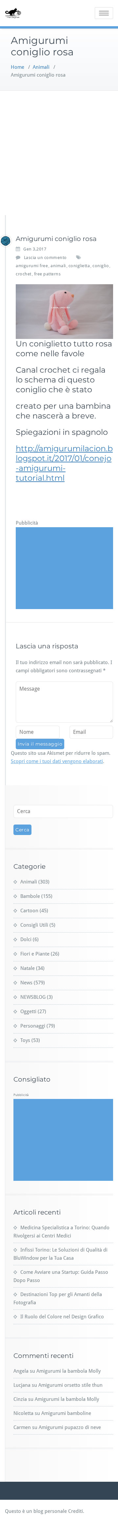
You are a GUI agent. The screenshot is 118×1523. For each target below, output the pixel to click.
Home (17, 67)
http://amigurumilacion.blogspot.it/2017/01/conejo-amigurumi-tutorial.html (64, 463)
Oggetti (28, 1011)
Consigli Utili (34, 925)
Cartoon (29, 911)
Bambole (30, 896)
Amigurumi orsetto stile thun (70, 1385)
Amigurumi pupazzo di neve (70, 1427)
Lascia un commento (45, 257)
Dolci (25, 939)
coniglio (100, 265)
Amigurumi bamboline (66, 1413)
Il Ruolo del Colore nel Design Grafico (62, 1317)
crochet (23, 273)
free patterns (47, 273)
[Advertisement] (59, 153)
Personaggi (32, 1026)
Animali (41, 67)
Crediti (75, 1511)
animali (58, 265)
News (26, 983)
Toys (25, 1040)
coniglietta (79, 265)
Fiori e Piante (34, 954)
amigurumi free (32, 265)
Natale (27, 968)
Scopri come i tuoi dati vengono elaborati (57, 761)
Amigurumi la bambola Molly (68, 1371)
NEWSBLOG (33, 997)
